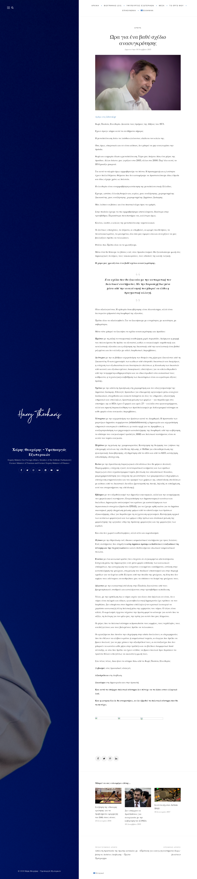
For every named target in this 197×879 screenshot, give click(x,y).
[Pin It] (110, 758)
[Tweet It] (104, 758)
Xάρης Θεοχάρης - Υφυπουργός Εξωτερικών (43, 871)
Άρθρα (137, 28)
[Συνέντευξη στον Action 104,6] (167, 795)
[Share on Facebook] (98, 758)
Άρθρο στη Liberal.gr (105, 116)
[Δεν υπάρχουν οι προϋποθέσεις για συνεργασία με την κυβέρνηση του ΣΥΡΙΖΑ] (138, 797)
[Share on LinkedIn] (116, 758)
